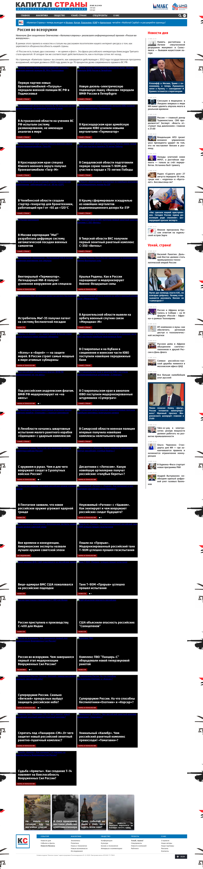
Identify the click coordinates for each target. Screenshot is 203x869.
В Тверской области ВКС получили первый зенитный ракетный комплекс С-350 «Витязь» (106, 242)
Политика (75, 843)
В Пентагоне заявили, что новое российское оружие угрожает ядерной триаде (45, 508)
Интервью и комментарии (111, 849)
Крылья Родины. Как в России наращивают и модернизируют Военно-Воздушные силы (101, 280)
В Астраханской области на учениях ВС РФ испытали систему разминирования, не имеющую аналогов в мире (46, 126)
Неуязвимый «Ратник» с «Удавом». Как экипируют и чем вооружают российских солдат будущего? (104, 508)
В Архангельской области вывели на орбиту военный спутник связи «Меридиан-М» (105, 318)
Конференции (106, 841)
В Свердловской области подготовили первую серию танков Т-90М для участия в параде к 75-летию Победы (106, 166)
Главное (25, 16)
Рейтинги (135, 849)
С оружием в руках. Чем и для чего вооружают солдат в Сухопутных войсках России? (43, 470)
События (45, 836)
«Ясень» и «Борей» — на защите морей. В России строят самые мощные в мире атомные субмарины (46, 356)
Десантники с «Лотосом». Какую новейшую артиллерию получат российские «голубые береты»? (102, 470)
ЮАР (95, 23)
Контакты (165, 851)
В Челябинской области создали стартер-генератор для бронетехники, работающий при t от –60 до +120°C (45, 204)
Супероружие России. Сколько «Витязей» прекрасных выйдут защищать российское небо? (40, 698)
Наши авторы (166, 843)
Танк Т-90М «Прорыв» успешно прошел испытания (102, 586)
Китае (77, 23)
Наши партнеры (167, 846)
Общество (59, 16)
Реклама (164, 849)
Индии (69, 23)
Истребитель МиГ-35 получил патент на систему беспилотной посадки (44, 320)
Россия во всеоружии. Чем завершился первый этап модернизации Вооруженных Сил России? (46, 660)
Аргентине (105, 23)
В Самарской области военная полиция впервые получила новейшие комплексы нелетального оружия (107, 432)
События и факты (48, 843)
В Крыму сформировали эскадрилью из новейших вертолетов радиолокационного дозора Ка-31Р (105, 204)
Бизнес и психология (109, 846)
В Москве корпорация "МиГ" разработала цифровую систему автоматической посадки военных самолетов (42, 240)
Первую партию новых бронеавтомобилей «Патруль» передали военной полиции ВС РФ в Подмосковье (43, 88)
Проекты (135, 836)
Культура (104, 843)
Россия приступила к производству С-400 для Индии (43, 624)
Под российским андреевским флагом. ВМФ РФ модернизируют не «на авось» (46, 394)
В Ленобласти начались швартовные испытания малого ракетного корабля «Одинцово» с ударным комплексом (45, 432)
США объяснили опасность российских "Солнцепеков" (107, 624)
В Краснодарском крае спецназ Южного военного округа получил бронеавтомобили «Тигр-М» (42, 166)
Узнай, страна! (79, 16)
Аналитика (42, 16)
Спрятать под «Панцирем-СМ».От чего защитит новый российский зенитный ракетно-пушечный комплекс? (45, 736)
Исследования (77, 851)
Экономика (75, 841)
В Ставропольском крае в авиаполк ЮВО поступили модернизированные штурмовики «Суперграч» (106, 394)
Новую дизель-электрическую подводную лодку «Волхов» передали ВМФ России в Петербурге (106, 90)
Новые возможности (79, 849)
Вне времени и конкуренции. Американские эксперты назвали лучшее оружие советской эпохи (42, 546)
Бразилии (86, 23)
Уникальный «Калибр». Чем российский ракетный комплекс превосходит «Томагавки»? (102, 736)
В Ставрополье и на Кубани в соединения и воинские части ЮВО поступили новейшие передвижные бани (104, 354)
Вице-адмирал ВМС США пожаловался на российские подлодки (45, 586)
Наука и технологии (79, 846)
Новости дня (158, 33)
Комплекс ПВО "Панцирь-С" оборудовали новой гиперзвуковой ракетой (104, 660)
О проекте (165, 841)
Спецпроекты (100, 16)
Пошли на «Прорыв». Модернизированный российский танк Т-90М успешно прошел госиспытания (107, 546)
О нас (116, 16)
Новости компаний (139, 846)
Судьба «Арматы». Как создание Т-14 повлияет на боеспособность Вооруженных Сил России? (45, 774)
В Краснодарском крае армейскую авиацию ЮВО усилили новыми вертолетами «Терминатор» (104, 128)
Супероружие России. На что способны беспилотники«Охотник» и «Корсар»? (107, 700)
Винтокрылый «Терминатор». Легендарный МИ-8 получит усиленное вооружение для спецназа (45, 280)
